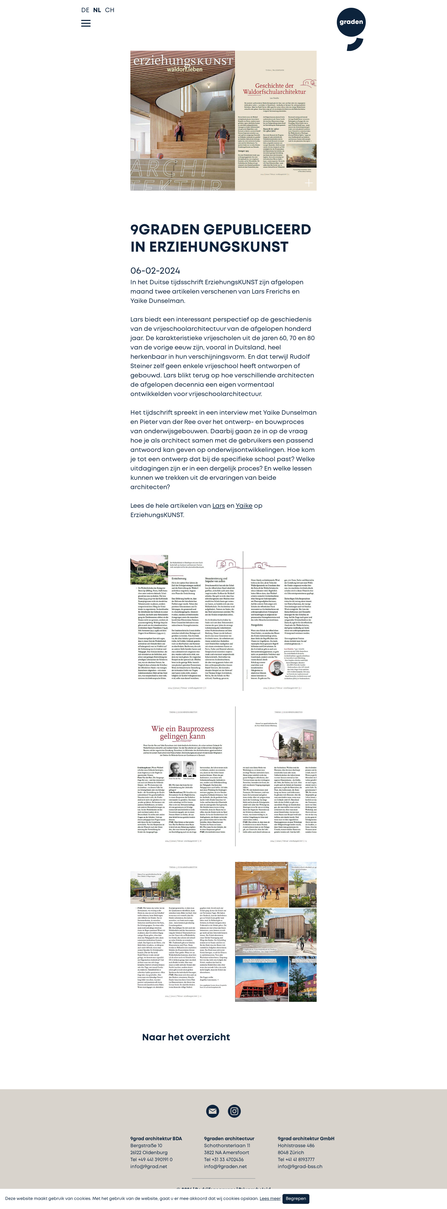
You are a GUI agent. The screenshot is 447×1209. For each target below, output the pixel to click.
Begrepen (296, 1199)
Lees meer (270, 1199)
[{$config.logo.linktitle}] (351, 27)
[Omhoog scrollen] (435, 1196)
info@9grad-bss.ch (300, 1167)
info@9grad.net (148, 1167)
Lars (218, 506)
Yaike (244, 506)
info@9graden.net (225, 1167)
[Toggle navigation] (86, 23)
